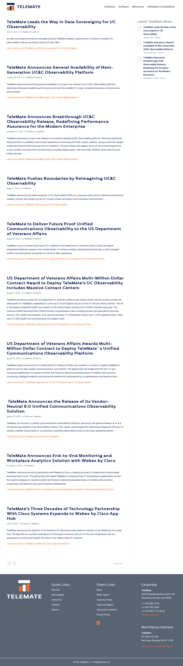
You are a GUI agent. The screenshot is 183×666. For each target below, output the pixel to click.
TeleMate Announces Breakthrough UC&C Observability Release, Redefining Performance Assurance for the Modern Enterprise (58, 122)
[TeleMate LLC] (23, 6)
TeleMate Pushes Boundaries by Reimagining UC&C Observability (61, 181)
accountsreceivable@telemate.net (157, 646)
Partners (56, 604)
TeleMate (26, 32)
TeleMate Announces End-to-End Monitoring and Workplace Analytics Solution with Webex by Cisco (61, 458)
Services (56, 590)
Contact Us (57, 600)
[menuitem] (109, 6)
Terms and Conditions (107, 609)
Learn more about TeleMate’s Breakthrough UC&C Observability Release (42, 97)
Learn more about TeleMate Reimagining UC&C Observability (37, 204)
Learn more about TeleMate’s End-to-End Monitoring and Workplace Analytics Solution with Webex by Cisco (60, 489)
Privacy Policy (103, 614)
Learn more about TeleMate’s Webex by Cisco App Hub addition (38, 543)
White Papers (103, 595)
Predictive (34, 32)
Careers (55, 609)
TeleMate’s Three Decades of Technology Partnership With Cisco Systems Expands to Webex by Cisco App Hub (63, 514)
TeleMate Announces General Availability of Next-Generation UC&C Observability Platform (60, 70)
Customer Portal (104, 600)
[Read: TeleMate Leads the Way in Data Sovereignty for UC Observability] (139, 28)
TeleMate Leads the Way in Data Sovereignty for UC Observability (61, 24)
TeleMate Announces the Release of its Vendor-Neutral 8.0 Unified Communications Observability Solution (61, 407)
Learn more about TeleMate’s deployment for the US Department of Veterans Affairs (49, 324)
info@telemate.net (150, 615)
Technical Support (105, 604)
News (99, 590)
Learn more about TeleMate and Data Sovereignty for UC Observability (42, 48)
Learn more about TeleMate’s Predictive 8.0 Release (32, 436)
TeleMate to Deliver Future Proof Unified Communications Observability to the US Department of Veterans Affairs (64, 229)
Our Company (58, 595)
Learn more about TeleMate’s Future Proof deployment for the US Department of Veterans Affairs (56, 258)
